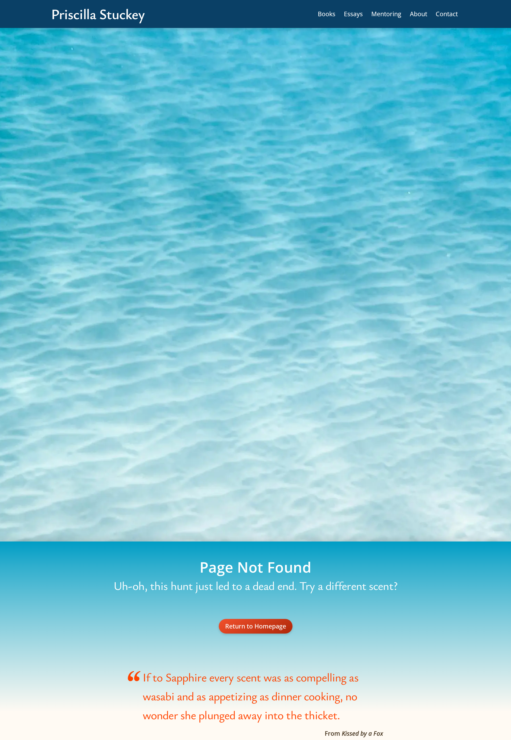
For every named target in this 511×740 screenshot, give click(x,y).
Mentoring (386, 14)
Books (326, 14)
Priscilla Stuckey (98, 14)
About (418, 14)
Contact (447, 14)
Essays (353, 14)
